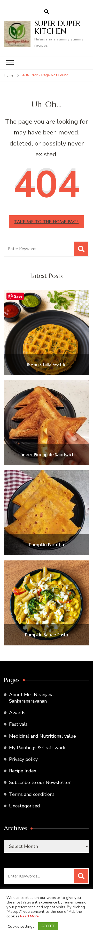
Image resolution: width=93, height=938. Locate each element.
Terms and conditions (32, 794)
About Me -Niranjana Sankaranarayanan (31, 698)
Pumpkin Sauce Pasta (46, 635)
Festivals (18, 724)
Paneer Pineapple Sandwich (46, 454)
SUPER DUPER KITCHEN (57, 27)
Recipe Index (22, 771)
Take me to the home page (46, 221)
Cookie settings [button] (21, 926)
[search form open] (46, 11)
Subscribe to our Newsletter (40, 782)
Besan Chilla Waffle (46, 364)
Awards (17, 713)
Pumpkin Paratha (46, 545)
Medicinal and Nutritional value (42, 736)
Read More (29, 916)
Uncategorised (24, 806)
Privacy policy (23, 759)
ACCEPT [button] (48, 926)
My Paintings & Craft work (37, 748)
